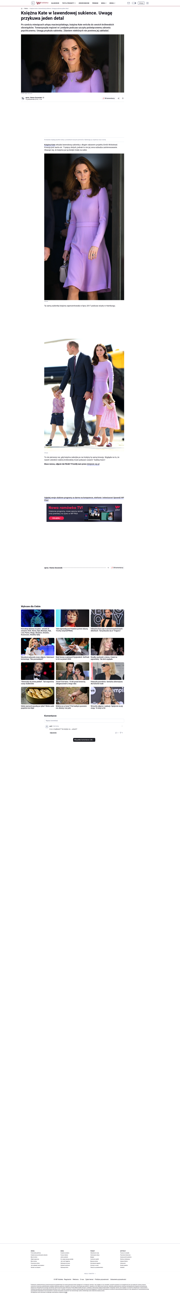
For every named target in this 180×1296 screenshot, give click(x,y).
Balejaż (92, 1257)
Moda (103, 3)
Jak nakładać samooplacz (37, 1265)
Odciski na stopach (35, 1267)
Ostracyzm (123, 1263)
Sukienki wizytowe (65, 1265)
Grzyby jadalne (124, 1265)
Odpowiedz (53, 732)
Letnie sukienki (64, 1257)
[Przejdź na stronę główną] (33, 4)
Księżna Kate (49, 145)
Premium (95, 3)
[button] (134, 3)
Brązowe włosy (94, 1261)
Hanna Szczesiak (36, 97)
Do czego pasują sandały (67, 1259)
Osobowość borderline (125, 1257)
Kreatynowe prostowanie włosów (39, 1255)
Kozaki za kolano (65, 1253)
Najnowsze (55, 3)
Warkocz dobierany (125, 1259)
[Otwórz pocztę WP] (128, 3)
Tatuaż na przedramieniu (96, 1267)
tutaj (66, 1292)
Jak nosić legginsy (65, 1261)
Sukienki (122, 1267)
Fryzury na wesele (124, 1253)
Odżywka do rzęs (94, 1253)
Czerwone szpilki (94, 1259)
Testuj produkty (68, 3)
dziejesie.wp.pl (93, 464)
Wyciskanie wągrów (95, 1263)
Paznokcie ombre (35, 1263)
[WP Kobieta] (43, 3)
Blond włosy (34, 1261)
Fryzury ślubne (64, 1255)
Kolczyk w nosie (94, 1265)
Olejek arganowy (35, 1259)
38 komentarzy (110, 98)
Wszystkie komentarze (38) (83, 740)
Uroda (111, 3)
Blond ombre (34, 1257)
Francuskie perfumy (36, 1253)
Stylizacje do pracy (65, 1263)
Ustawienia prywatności (118, 1279)
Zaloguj (141, 3)
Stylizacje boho (64, 1267)
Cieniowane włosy (94, 1255)
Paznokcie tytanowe (125, 1255)
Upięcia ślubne (124, 1261)
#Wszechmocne (84, 3)
